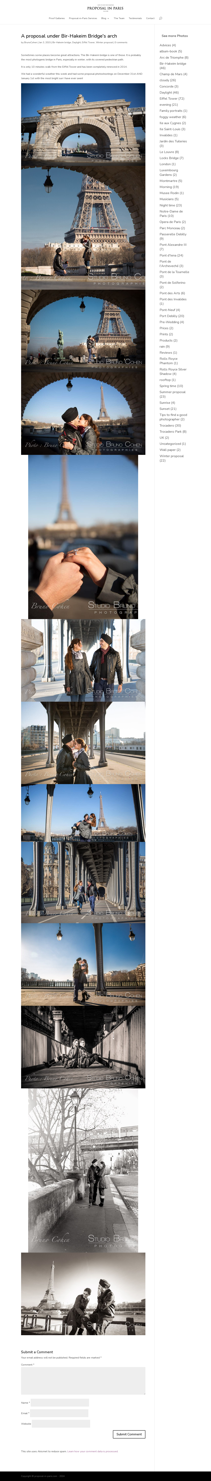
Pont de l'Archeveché (169, 263)
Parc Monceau (170, 228)
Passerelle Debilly (173, 234)
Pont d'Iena (168, 255)
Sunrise (165, 403)
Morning (166, 187)
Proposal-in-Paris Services (83, 18)
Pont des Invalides (173, 299)
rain (162, 346)
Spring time (168, 386)
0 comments (121, 42)
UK (162, 437)
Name (25, 1403)
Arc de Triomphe (172, 57)
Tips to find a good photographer (173, 417)
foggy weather (170, 117)
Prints (164, 334)
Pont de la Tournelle (174, 272)
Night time (167, 205)
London (165, 164)
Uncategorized (170, 444)
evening (165, 104)
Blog (103, 18)
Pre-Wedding (169, 322)
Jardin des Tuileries (173, 141)
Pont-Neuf (167, 310)
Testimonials (135, 18)
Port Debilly (168, 316)
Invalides (166, 135)
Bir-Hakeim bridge (61, 42)
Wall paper (168, 450)
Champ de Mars (171, 74)
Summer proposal (173, 392)
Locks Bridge (169, 158)
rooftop (165, 380)
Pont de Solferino (172, 282)
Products (166, 340)
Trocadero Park (171, 431)
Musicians (167, 199)
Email (25, 1413)
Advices (165, 45)
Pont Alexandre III (173, 245)
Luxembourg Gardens (169, 172)
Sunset (165, 409)
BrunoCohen (30, 42)
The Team (119, 18)
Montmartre (168, 181)
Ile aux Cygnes (170, 123)
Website (26, 1424)
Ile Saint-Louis (170, 129)
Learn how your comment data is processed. (92, 1451)
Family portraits (171, 111)
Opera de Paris (170, 222)
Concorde (167, 86)
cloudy (164, 80)
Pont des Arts (170, 293)
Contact (150, 18)
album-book (168, 51)
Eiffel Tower (88, 42)
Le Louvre (167, 152)
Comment (27, 1365)
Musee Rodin (169, 193)
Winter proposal (104, 42)
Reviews (166, 352)
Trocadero (167, 425)
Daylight (76, 42)
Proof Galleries (57, 18)
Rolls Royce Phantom (169, 360)
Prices (164, 328)
